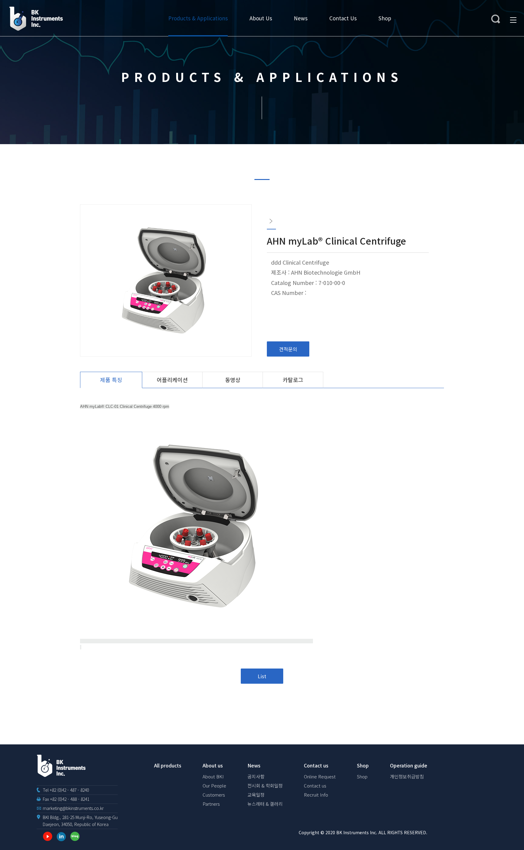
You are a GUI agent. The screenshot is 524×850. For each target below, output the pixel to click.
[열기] (496, 20)
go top (511, 837)
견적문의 (288, 349)
